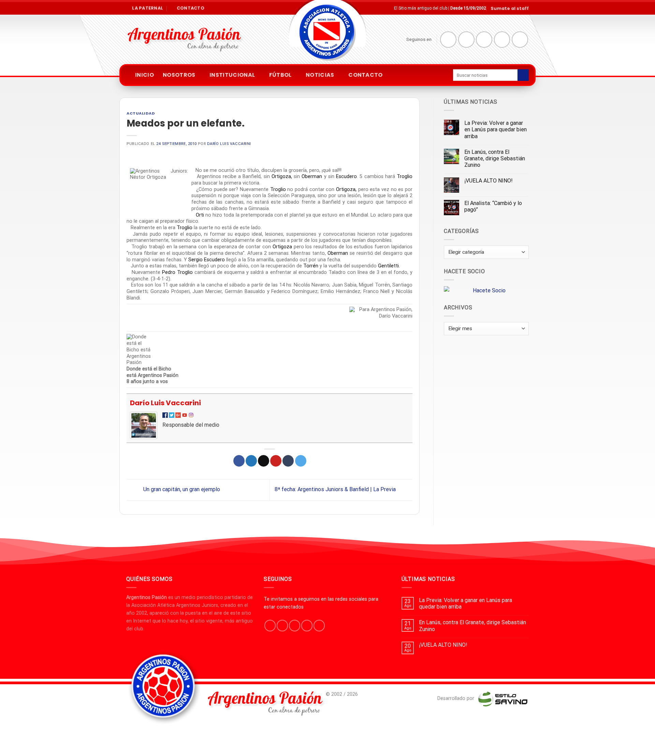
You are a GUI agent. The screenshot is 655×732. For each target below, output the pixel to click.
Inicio (144, 75)
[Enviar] (523, 75)
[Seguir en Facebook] (448, 39)
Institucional (232, 75)
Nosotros (179, 75)
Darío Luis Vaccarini (229, 144)
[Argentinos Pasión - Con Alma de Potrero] (327, 34)
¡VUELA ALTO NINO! (488, 180)
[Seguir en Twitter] (484, 39)
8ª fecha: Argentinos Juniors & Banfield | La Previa (336, 489)
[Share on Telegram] (300, 461)
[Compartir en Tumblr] (288, 461)
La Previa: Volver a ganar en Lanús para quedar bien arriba (495, 129)
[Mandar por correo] (263, 461)
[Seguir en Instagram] (466, 39)
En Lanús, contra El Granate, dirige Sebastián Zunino (494, 158)
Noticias (320, 75)
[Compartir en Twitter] (251, 461)
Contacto (365, 75)
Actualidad (141, 113)
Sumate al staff (510, 8)
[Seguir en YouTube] (520, 39)
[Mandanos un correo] (502, 39)
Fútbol (280, 75)
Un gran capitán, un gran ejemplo (181, 489)
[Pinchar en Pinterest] (275, 461)
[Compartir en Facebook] (239, 461)
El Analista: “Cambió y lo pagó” (493, 206)
